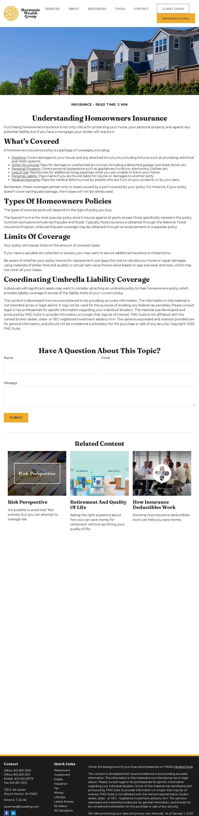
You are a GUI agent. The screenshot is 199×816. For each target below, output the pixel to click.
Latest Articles (63, 801)
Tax (56, 788)
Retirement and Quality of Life (98, 504)
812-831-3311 (22, 774)
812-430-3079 (23, 778)
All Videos (60, 806)
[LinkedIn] (13, 813)
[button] (52, 8)
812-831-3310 (22, 770)
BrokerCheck (184, 767)
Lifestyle (59, 797)
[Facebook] (6, 813)
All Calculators (63, 810)
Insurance (60, 784)
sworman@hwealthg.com (21, 806)
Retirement (62, 770)
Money (59, 792)
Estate (58, 779)
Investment (62, 775)
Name (8, 358)
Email (105, 358)
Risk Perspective (27, 502)
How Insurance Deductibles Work (154, 504)
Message (10, 383)
